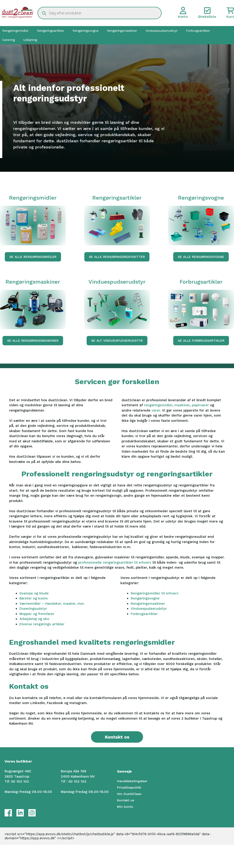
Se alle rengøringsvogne (201, 257)
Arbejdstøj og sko (34, 619)
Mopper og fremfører (36, 614)
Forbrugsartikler (198, 30)
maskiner (182, 405)
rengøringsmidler (158, 405)
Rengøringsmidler (15, 30)
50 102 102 (20, 781)
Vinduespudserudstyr (162, 30)
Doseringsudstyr (33, 609)
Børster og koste (33, 598)
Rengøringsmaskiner (122, 30)
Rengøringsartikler (50, 30)
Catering (8, 40)
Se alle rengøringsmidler (32, 257)
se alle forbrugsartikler (201, 340)
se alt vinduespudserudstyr (117, 340)
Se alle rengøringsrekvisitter (117, 257)
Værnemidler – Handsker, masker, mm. (52, 604)
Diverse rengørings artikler (41, 624)
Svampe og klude (34, 593)
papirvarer (201, 405)
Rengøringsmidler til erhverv (154, 593)
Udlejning (30, 40)
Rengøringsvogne (85, 30)
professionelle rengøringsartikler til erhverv (114, 562)
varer (156, 410)
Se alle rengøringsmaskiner (32, 340)
